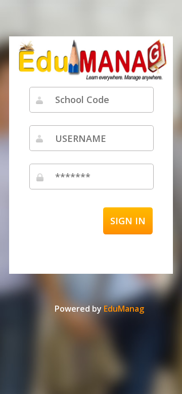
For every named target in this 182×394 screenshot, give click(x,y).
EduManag (124, 308)
